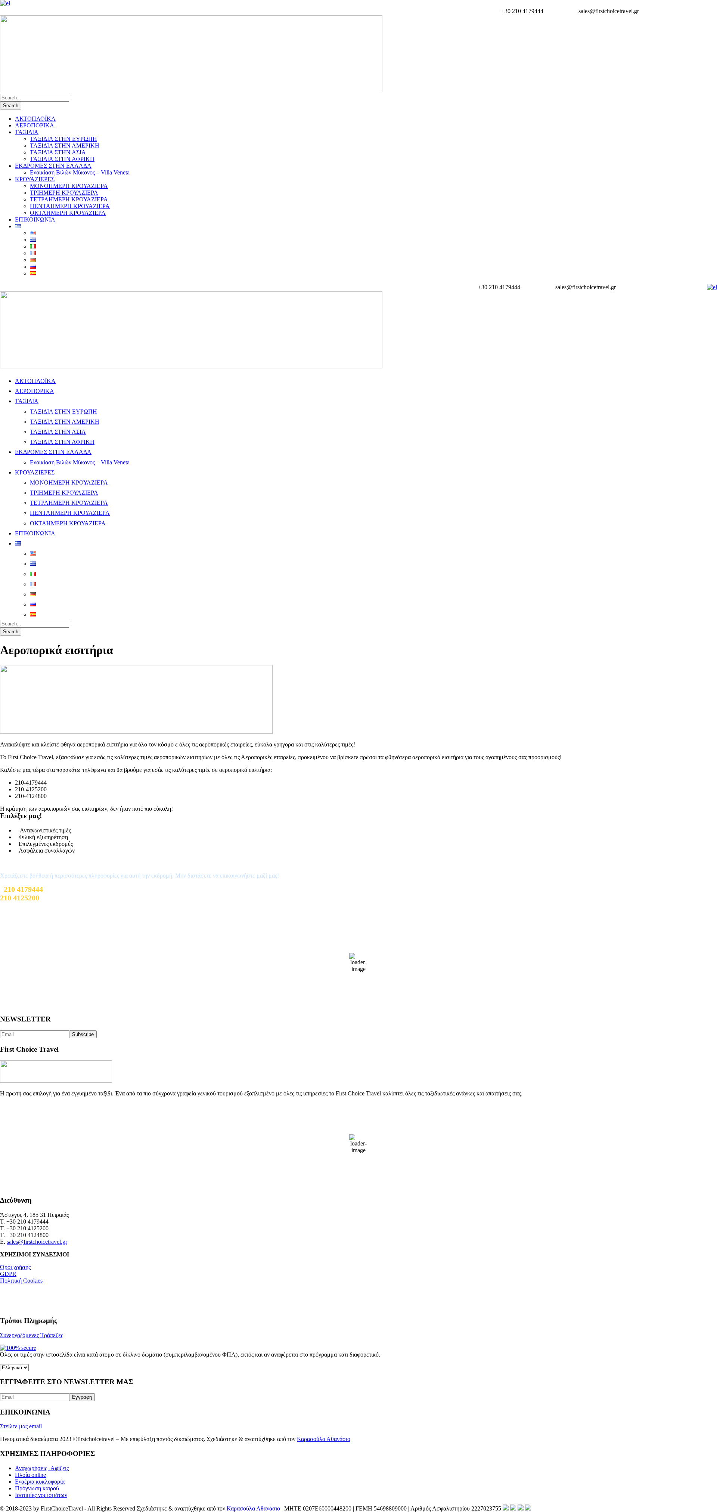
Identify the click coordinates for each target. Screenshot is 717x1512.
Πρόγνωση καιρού (37, 1488)
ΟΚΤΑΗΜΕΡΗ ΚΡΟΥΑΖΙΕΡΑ (68, 213)
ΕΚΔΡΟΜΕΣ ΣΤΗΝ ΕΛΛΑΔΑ (53, 166)
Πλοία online (30, 1475)
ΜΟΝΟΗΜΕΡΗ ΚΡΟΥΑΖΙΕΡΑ (69, 186)
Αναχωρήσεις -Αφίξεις (42, 1468)
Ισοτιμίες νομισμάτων (41, 1495)
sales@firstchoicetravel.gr (37, 1242)
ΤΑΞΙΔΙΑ (26, 132)
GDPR (8, 1274)
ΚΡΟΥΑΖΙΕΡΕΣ (35, 179)
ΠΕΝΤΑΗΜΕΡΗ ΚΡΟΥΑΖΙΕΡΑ (70, 206)
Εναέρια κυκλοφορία (40, 1481)
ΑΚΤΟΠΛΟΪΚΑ (35, 118)
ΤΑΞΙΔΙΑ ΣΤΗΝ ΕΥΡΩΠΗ (63, 139)
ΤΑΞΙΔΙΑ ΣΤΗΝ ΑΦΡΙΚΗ (62, 159)
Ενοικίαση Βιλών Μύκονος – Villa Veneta (80, 172)
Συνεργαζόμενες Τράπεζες (31, 1335)
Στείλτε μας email (21, 1426)
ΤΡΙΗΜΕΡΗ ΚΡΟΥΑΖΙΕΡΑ (64, 192)
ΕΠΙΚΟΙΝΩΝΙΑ (35, 219)
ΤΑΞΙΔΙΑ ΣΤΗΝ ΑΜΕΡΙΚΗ (64, 145)
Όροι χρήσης (15, 1267)
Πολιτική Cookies (21, 1280)
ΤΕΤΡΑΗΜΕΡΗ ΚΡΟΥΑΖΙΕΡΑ (69, 199)
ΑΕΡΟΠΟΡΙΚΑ (34, 125)
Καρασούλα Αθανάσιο (323, 1439)
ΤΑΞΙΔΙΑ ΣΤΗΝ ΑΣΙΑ (58, 152)
